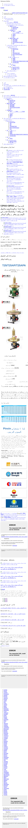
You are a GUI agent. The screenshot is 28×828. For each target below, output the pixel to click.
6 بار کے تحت (13, 47)
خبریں (5, 72)
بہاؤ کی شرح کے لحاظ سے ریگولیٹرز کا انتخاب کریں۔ (15, 24)
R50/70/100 (15, 27)
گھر (5, 16)
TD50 (14, 34)
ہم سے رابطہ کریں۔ (9, 5)
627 (13, 37)
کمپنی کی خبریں (11, 74)
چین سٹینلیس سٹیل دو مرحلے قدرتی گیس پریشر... (15, 165)
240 (13, 50)
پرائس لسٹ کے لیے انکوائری (9, 640)
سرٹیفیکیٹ (10, 19)
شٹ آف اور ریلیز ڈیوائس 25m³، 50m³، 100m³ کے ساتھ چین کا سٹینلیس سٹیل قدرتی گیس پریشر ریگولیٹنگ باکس (13, 515)
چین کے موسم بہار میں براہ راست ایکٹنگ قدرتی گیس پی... (12, 568)
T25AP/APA (16, 62)
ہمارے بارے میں (8, 3)
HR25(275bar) (16, 68)
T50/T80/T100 (16, 53)
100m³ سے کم (13, 26)
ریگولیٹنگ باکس (12, 70)
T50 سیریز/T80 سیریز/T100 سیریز (18, 32)
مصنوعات (6, 20)
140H (14, 59)
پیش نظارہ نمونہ (6, 252)
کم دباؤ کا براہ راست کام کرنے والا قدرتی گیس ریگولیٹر (14, 156)
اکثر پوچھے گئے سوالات (10, 76)
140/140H (15, 41)
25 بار (11, 64)
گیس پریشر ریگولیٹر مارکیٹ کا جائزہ (12, 619)
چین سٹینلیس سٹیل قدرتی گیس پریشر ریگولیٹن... (15, 201)
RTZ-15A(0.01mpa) (17, 54)
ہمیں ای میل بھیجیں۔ (17, 252)
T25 (13, 55)
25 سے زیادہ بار (14, 66)
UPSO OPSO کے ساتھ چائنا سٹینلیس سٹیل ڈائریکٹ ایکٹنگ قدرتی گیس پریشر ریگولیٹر (13, 519)
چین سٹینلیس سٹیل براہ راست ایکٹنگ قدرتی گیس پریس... (15, 182)
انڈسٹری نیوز (11, 73)
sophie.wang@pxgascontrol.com (19, 12)
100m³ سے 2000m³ (14, 38)
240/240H (15, 39)
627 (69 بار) (16, 69)
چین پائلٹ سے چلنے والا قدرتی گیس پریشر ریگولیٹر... (15, 173)
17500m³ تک (13, 30)
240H (14, 58)
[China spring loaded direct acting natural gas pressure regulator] (14, 564)
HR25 (14, 35)
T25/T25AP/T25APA (18, 42)
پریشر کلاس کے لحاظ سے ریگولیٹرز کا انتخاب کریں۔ (17, 45)
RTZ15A (15, 28)
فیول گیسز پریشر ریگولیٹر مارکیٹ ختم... (13, 613)
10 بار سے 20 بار (14, 57)
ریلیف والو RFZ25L (12, 22)
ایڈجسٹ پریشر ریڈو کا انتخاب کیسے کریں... (13, 607)
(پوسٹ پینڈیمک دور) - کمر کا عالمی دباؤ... (13, 625)
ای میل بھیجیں (5, 645)
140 (13, 51)
